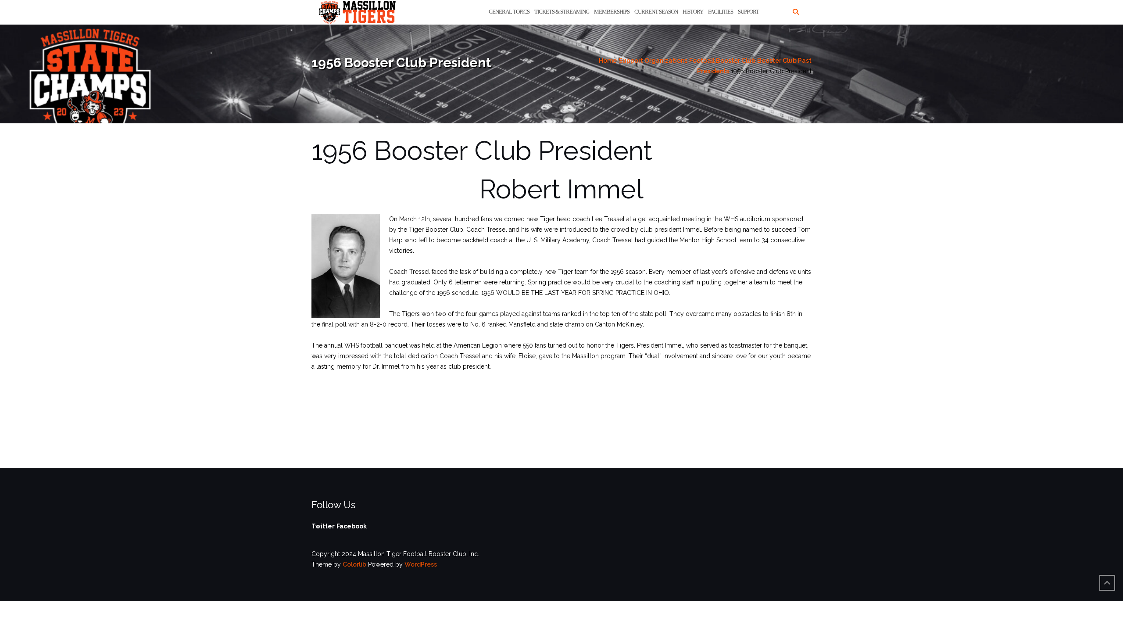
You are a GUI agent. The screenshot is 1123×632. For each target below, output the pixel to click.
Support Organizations (653, 60)
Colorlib (354, 564)
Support (748, 11)
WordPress (420, 564)
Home (608, 60)
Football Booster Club (722, 60)
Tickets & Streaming (561, 11)
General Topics (509, 11)
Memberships (611, 11)
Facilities (720, 11)
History (693, 11)
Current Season (656, 11)
